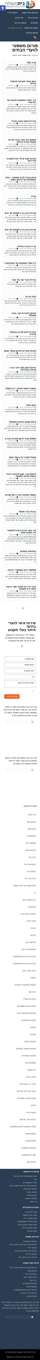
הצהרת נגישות (31, 1198)
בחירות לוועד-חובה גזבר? (23, 121)
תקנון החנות (32, 1195)
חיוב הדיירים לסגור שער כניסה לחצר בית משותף (21, 588)
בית (35, 1179)
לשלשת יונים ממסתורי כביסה (22, 570)
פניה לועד (31, 62)
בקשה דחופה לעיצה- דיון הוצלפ (21, 388)
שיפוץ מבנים (32, 1296)
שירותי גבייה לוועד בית (27, 1257)
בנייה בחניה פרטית (26, 246)
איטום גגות (32, 1271)
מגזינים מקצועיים (30, 1183)
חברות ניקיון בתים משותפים (25, 1290)
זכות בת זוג (30, 296)
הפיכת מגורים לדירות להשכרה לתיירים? (21, 160)
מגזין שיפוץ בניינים (29, 1228)
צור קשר (33, 1202)
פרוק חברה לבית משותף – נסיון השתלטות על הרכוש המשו (20, 178)
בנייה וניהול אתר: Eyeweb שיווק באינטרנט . (20, 1352)
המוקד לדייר (32, 1248)
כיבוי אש (33, 1280)
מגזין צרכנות (32, 1231)
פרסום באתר (31, 1192)
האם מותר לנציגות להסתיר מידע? (23, 82)
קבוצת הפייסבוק (30, 1189)
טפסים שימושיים (30, 1241)
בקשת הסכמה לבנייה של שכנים (20, 495)
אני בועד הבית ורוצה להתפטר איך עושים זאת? (21, 531)
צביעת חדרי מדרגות (29, 1293)
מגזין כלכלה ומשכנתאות (27, 1221)
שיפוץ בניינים (31, 1254)
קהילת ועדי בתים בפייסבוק (26, 1251)
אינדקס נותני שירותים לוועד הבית (23, 1186)
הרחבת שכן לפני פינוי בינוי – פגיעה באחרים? (22, 368)
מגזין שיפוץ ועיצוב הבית (27, 1225)
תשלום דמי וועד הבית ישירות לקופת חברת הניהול (22, 141)
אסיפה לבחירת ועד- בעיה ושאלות (24, 314)
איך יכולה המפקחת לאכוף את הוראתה (21, 101)
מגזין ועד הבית (31, 1212)
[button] (3, 8)
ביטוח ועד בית (31, 1274)
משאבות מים (31, 1287)
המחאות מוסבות (28, 551)
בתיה (33, 196)
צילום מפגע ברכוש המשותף (22, 422)
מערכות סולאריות (30, 1283)
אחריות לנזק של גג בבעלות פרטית (23, 333)
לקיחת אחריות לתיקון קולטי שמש (20, 351)
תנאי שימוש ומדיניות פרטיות (25, 1176)
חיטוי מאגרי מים (30, 1277)
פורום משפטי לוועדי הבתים (27, 65)
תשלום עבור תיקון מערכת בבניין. (20, 438)
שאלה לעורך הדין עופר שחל (22, 457)
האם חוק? (31, 405)
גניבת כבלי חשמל (27, 511)
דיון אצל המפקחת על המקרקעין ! (20, 263)
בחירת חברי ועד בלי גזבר (24, 280)
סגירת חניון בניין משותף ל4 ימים (20, 213)
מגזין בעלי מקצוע (30, 1215)
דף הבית (35, 55)
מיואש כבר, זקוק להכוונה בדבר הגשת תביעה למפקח (21, 475)
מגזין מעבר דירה (30, 1218)
